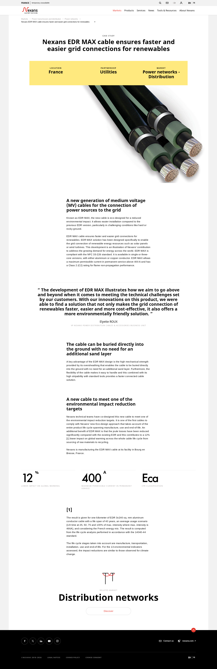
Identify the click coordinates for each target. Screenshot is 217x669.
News (151, 10)
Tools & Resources (167, 10)
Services (141, 10)
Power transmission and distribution (46, 19)
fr (194, 3)
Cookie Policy (73, 657)
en (189, 3)
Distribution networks (108, 597)
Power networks (71, 19)
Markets (117, 10)
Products (129, 10)
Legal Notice (53, 657)
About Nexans (187, 10)
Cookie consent (94, 657)
